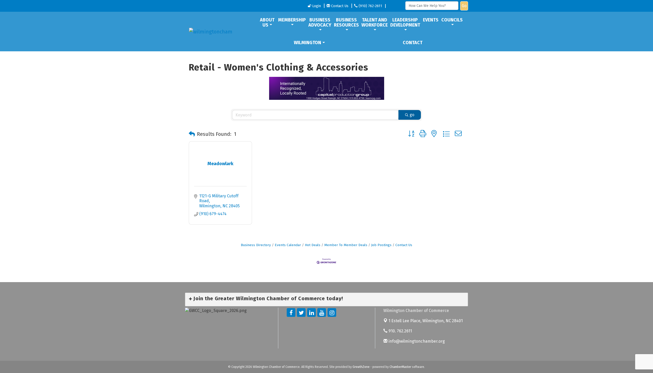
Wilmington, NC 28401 (425, 320)
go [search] (412, 114)
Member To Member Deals (345, 245)
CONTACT (412, 42)
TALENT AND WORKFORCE (374, 22)
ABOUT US (267, 22)
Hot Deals (312, 245)
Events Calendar (288, 245)
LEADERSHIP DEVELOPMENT (405, 22)
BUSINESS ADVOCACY (319, 22)
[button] (192, 134)
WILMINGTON (307, 42)
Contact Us (403, 245)
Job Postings (381, 245)
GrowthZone (361, 367)
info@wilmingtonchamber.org (416, 341)
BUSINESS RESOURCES (346, 22)
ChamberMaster (400, 367)
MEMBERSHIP (292, 20)
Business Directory (256, 245)
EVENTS (430, 20)
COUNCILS (452, 20)
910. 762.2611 (399, 331)
